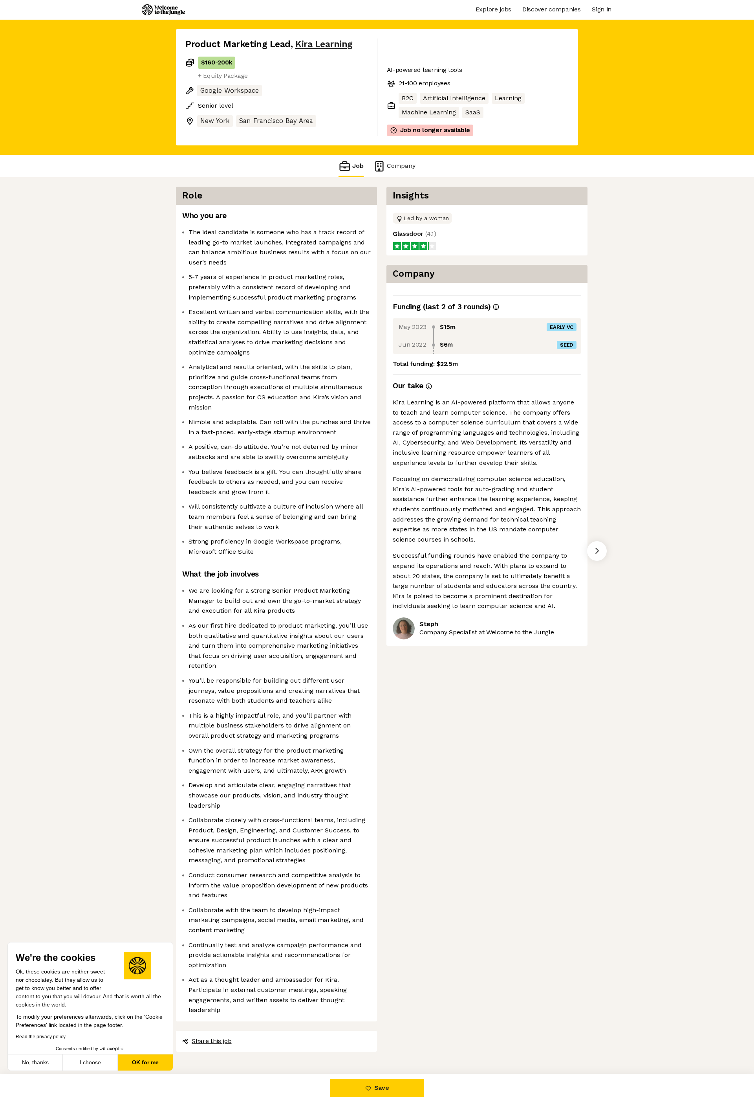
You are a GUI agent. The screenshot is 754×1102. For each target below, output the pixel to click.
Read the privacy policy (41, 1037)
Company (401, 165)
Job (358, 165)
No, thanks (35, 1062)
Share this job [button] (212, 1041)
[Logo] (163, 9)
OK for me (145, 1062)
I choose (90, 1062)
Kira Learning (324, 44)
